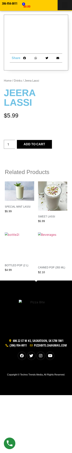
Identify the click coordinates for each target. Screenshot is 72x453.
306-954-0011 (9, 3)
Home (8, 80)
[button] (64, 5)
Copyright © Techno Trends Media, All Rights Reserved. (36, 374)
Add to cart (34, 144)
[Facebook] (22, 356)
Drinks (18, 80)
